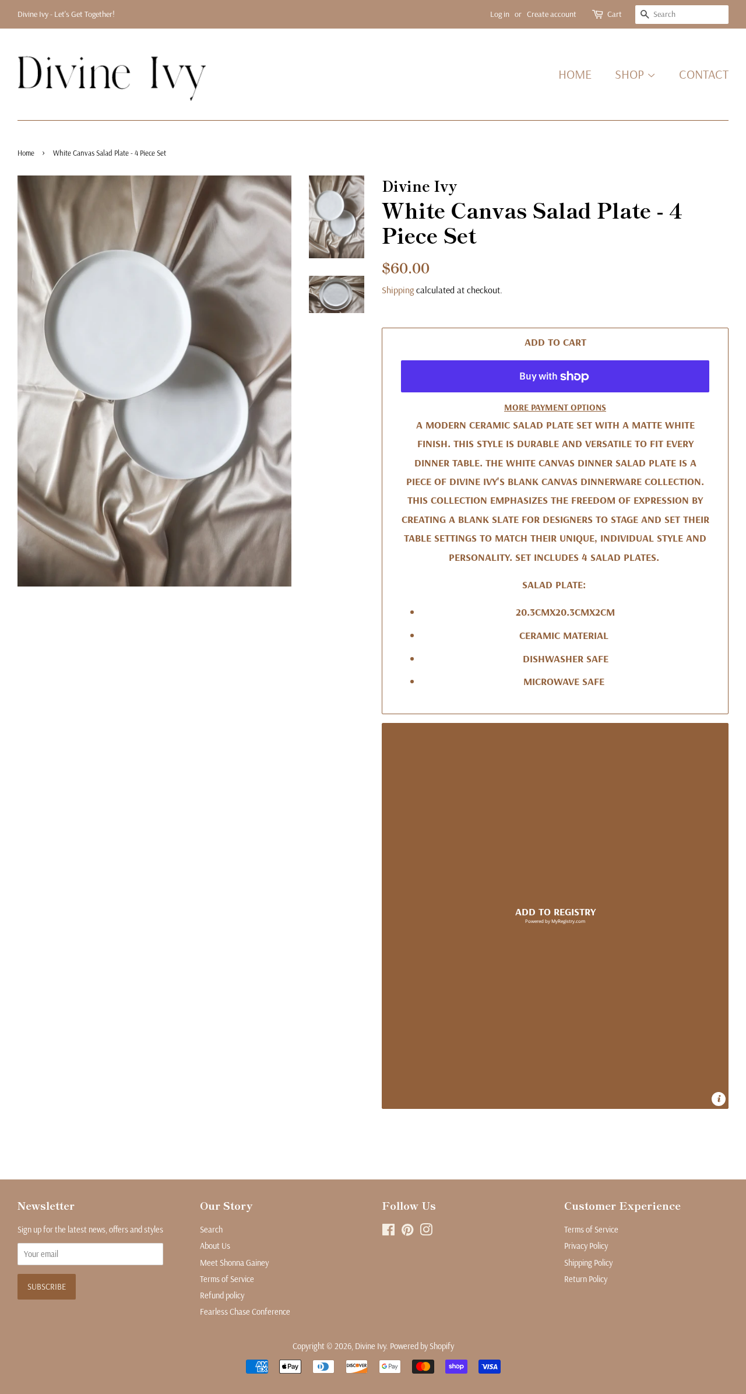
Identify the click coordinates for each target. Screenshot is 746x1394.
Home (575, 74)
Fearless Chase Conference (245, 1312)
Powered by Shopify (422, 1346)
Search (211, 1229)
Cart (614, 14)
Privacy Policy (586, 1246)
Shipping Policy (588, 1263)
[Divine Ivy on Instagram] (426, 1232)
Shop (631, 74)
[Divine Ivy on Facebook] (388, 1232)
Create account (551, 14)
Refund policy (222, 1295)
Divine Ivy (370, 1346)
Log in (499, 14)
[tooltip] (719, 1099)
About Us (215, 1246)
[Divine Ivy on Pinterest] (407, 1232)
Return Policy (585, 1279)
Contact (704, 74)
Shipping (398, 290)
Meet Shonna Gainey (234, 1263)
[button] (555, 916)
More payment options (555, 407)
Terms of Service (227, 1279)
